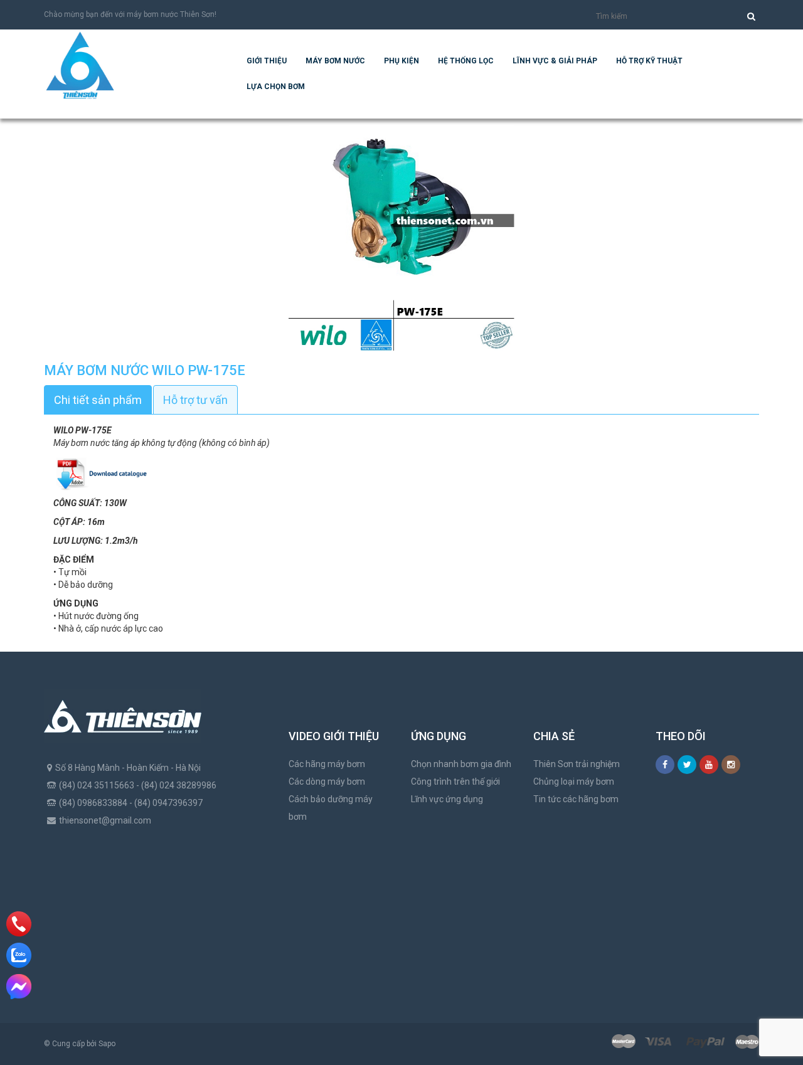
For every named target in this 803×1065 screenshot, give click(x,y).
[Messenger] (18, 986)
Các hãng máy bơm (327, 764)
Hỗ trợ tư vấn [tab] (195, 399)
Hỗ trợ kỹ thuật (649, 60)
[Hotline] (19, 923)
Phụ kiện (401, 60)
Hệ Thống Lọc (466, 60)
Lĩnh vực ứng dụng (447, 799)
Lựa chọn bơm (276, 86)
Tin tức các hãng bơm (576, 799)
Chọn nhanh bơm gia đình (461, 764)
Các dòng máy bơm (327, 781)
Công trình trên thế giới (455, 781)
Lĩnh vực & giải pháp (555, 60)
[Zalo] (18, 955)
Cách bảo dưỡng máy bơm (331, 808)
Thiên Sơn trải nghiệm (576, 764)
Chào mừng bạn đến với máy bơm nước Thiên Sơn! (130, 14)
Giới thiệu (267, 60)
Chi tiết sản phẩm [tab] (98, 399)
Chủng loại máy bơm (573, 781)
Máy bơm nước (335, 60)
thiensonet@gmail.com (105, 820)
